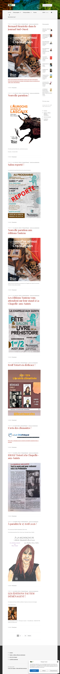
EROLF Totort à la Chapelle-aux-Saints (23, 456)
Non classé (14, 87)
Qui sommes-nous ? (12, 17)
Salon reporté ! (16, 164)
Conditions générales (13, 659)
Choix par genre (16, 12)
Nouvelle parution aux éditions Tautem (20, 231)
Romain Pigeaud (25, 24)
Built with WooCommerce (21, 668)
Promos (35, 12)
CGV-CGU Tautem (47, 116)
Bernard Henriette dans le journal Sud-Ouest (22, 28)
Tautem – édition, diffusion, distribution (47, 114)
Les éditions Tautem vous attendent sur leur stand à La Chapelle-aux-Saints (23, 300)
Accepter (34, 670)
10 (25, 635)
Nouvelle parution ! (18, 95)
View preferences (53, 670)
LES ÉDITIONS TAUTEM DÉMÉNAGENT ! (21, 595)
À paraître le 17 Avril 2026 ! (22, 523)
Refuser (44, 670)
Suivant (29, 635)
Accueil (9, 12)
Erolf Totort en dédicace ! (21, 364)
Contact (45, 110)
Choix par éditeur (26, 12)
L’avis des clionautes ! (19, 428)
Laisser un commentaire (33, 24)
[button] (57, 661)
